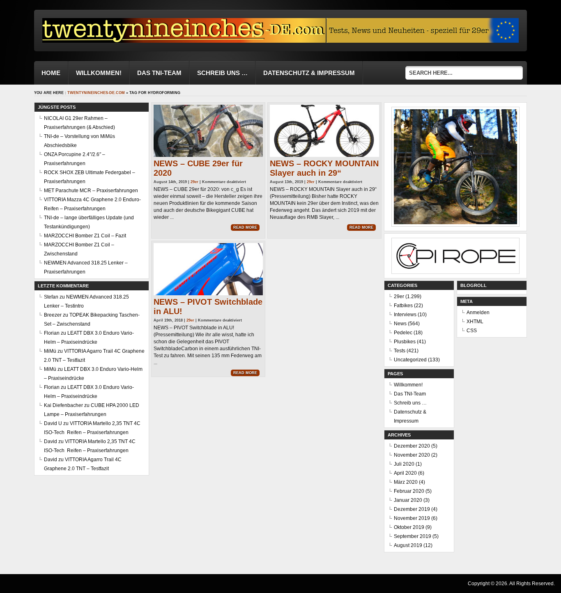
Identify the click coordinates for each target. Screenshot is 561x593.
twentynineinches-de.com (96, 93)
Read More (245, 227)
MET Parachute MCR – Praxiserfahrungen (91, 190)
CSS (472, 330)
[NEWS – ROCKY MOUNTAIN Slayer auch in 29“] (324, 131)
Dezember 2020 (412, 446)
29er (194, 182)
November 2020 (412, 455)
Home (50, 72)
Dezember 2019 (412, 509)
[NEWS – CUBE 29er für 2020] (208, 131)
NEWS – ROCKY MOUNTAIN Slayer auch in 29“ (324, 168)
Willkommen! (99, 72)
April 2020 (405, 473)
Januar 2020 (408, 500)
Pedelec (403, 333)
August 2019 (408, 545)
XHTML (475, 321)
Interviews (405, 314)
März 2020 (406, 482)
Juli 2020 (404, 464)
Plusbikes (405, 342)
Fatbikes (403, 305)
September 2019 (412, 536)
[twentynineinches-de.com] (184, 40)
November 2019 (412, 518)
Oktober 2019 (409, 527)
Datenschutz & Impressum (309, 72)
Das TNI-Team (159, 72)
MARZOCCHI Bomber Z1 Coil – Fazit (85, 236)
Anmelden (478, 312)
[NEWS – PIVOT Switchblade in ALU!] (208, 269)
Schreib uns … (222, 72)
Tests (399, 351)
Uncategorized (410, 360)
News (400, 323)
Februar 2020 (409, 491)
